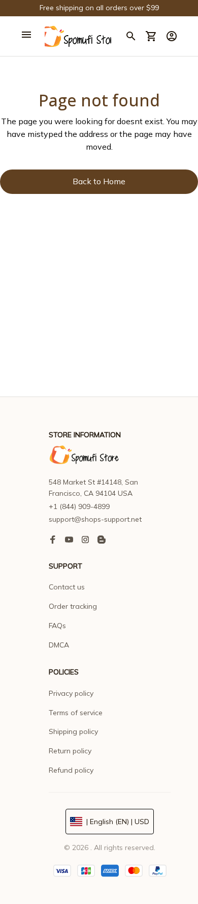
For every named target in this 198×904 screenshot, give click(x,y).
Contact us (67, 586)
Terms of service (76, 712)
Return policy (70, 750)
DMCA (59, 644)
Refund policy (71, 770)
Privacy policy (71, 693)
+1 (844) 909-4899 (79, 506)
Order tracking (73, 606)
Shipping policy (73, 731)
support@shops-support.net (95, 519)
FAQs (57, 625)
